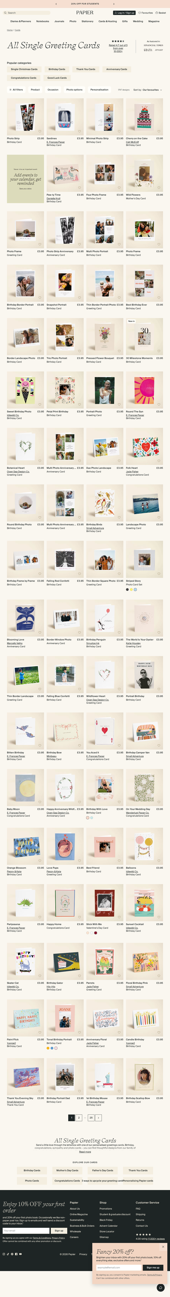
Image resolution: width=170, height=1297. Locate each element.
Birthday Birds (94, 525)
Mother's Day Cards (67, 1171)
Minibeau (51, 756)
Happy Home (54, 924)
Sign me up (153, 1268)
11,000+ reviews (156, 1239)
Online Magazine (79, 1214)
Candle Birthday (135, 1040)
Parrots (90, 983)
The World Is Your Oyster (139, 640)
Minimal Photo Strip (97, 139)
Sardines (52, 139)
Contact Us (142, 1225)
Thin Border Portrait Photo (101, 305)
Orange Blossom (16, 868)
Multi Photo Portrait (97, 252)
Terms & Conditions (42, 1238)
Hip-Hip (51, 987)
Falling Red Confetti (58, 581)
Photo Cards (32, 1181)
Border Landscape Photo (21, 358)
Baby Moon (13, 809)
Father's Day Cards (102, 1171)
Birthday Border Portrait (20, 305)
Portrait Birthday (135, 696)
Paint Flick (13, 1040)
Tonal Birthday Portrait (59, 1040)
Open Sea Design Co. (18, 472)
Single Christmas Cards (24, 69)
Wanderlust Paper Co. (137, 813)
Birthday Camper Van (138, 753)
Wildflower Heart (95, 696)
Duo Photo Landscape (98, 468)
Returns (140, 1220)
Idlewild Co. (13, 415)
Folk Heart (132, 468)
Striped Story (133, 581)
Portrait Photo (94, 412)
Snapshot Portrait (56, 305)
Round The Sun (134, 412)
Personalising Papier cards (138, 1181)
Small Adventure (95, 528)
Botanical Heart (16, 468)
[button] (163, 1247)
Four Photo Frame (96, 195)
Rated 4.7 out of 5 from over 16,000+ (118, 48)
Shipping (140, 1214)
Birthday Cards (57, 69)
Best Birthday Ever (136, 305)
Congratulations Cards (23, 78)
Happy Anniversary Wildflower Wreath (68, 809)
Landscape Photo (136, 525)
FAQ (138, 1208)
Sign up (59, 1231)
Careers (74, 1237)
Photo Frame (14, 252)
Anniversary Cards (116, 69)
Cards (17, 30)
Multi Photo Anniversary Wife (63, 468)
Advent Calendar (109, 1225)
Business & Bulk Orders (82, 1225)
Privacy (83, 1254)
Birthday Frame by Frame (21, 581)
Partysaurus (13, 924)
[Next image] (40, 116)
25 (91, 1118)
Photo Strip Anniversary (60, 252)
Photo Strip (13, 139)
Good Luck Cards (57, 78)
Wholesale (75, 1231)
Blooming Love (15, 640)
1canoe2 (11, 1043)
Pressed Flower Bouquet (100, 358)
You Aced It (92, 753)
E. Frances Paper (56, 142)
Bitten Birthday (15, 753)
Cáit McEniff (132, 142)
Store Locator (107, 1231)
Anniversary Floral (96, 1040)
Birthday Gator (55, 983)
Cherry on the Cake (137, 139)
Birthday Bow (54, 753)
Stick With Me (94, 924)
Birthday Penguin (96, 640)
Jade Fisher (132, 472)
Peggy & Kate (14, 872)
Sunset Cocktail (135, 924)
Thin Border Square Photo (101, 581)
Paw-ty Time (54, 195)
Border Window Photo (59, 640)
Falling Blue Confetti (58, 696)
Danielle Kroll (53, 199)
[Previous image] (11, 116)
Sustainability (77, 1220)
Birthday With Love (97, 809)
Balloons (131, 868)
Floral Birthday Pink (137, 983)
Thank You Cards (85, 69)
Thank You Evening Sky (20, 1098)
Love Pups (52, 868)
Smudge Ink (92, 643)
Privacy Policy (58, 1238)
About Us (75, 1208)
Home (10, 30)
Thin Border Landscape (20, 696)
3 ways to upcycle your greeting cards (103, 1181)
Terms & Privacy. (154, 1275)
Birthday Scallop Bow (138, 1098)
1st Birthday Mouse (97, 1098)
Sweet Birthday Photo (19, 412)
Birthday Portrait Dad (58, 1098)
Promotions (106, 1208)
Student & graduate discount (115, 1214)
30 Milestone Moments (139, 358)
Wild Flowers (133, 195)
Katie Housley (133, 643)
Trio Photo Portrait (57, 358)
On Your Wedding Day (138, 809)
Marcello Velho (14, 643)
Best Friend (92, 868)
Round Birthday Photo (19, 525)
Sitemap (104, 1237)
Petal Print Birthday (57, 412)
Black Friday (106, 1220)
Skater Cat (13, 983)
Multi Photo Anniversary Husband (66, 525)
